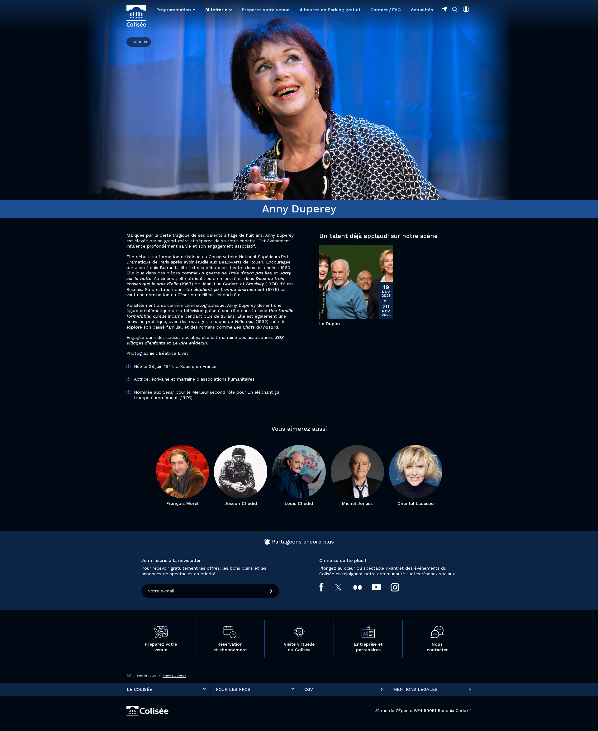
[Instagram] (400, 587)
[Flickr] (362, 587)
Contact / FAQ (385, 9)
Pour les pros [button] (233, 688)
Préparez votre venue (266, 9)
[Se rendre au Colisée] (444, 9)
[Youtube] (381, 587)
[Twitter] (343, 587)
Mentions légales (415, 688)
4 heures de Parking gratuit (330, 9)
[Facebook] (326, 587)
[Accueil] (129, 675)
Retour (140, 42)
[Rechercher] (455, 9)
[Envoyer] (271, 591)
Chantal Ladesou (415, 503)
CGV (308, 688)
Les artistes (147, 675)
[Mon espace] (466, 9)
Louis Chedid (299, 503)
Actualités (422, 9)
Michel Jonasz (357, 503)
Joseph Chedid (241, 503)
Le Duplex (330, 323)
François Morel (182, 503)
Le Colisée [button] (139, 688)
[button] (175, 9)
